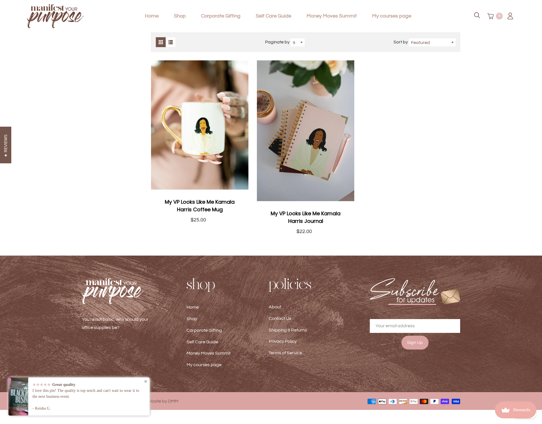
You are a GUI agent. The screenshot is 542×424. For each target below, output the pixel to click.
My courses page (391, 16)
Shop (180, 16)
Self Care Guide (273, 16)
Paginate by (277, 42)
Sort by (401, 42)
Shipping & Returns (288, 330)
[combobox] (297, 42)
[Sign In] (508, 16)
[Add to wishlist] (241, 125)
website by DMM (161, 401)
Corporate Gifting (221, 16)
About (275, 307)
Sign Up (415, 342)
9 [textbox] (294, 42)
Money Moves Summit (332, 16)
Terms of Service (285, 353)
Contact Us (280, 318)
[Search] (477, 16)
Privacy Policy (283, 341)
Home (152, 16)
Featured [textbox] (420, 42)
